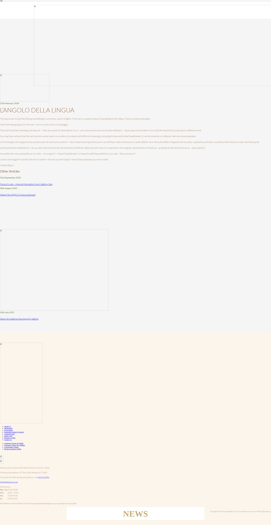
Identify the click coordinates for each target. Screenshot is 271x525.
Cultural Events (9, 434)
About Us (7, 426)
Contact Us (8, 440)
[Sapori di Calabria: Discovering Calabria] (54, 310)
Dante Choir (8, 436)
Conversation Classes (11, 447)
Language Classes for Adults (13, 443)
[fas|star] (135, 457)
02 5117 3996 (43, 477)
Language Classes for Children (14, 445)
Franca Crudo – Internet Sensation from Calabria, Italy (26, 184)
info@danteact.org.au (9, 482)
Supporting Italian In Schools (14, 432)
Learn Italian (8, 430)
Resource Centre (9, 438)
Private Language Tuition (12, 449)
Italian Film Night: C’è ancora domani (17, 194)
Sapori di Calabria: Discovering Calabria (19, 318)
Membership (8, 428)
